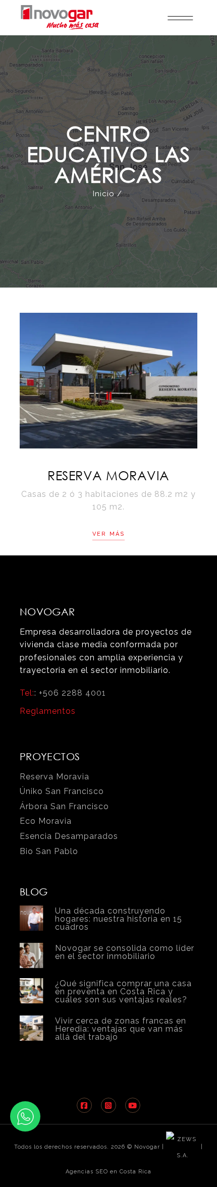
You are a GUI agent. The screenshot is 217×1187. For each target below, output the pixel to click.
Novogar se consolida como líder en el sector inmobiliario (124, 952)
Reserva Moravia (108, 475)
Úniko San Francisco (62, 791)
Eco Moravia (46, 821)
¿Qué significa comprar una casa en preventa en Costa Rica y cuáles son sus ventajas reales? (123, 991)
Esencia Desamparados (69, 836)
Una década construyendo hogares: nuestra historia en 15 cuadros (118, 919)
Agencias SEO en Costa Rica (108, 1171)
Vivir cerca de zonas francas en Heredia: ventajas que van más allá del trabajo (120, 1029)
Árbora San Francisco (64, 806)
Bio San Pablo (49, 851)
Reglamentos (48, 711)
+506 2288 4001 (72, 693)
